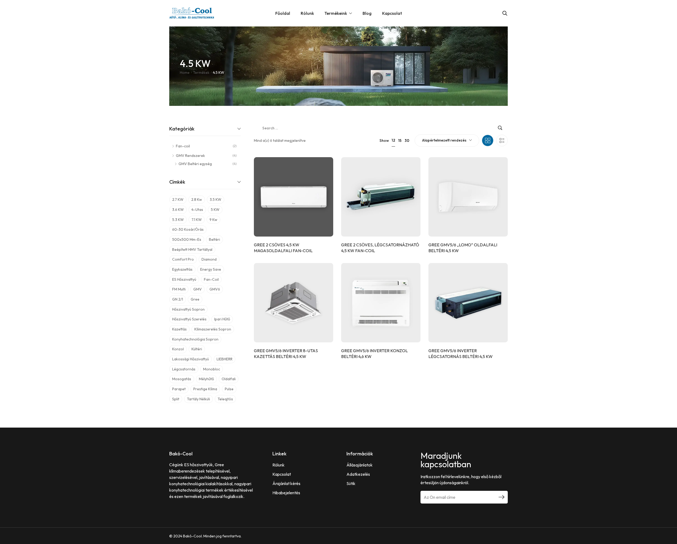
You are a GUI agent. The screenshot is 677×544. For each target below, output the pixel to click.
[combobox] (447, 140)
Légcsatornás (183, 369)
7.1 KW (196, 219)
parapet (179, 389)
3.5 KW (215, 199)
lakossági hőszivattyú (190, 359)
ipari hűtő (222, 319)
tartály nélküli (198, 399)
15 (399, 140)
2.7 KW (178, 199)
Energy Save (210, 269)
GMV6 (214, 289)
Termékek (201, 72)
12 (393, 140)
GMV (197, 289)
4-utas (197, 209)
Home (185, 72)
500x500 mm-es (186, 239)
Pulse (229, 389)
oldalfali (229, 379)
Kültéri (196, 349)
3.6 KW (178, 209)
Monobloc (211, 369)
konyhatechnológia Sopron (195, 339)
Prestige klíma (205, 389)
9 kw (213, 219)
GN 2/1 (177, 299)
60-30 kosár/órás (188, 229)
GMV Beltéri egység (195, 163)
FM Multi (179, 289)
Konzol (178, 349)
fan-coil (211, 279)
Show (384, 140)
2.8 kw (196, 199)
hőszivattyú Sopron (188, 309)
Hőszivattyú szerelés (189, 319)
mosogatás (181, 379)
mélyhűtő (206, 379)
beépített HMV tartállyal (192, 249)
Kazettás (179, 329)
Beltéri (214, 239)
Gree (195, 299)
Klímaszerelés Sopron (212, 329)
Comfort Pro (183, 259)
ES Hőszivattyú (184, 279)
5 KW (215, 209)
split (175, 399)
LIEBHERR (224, 359)
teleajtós (225, 399)
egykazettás (182, 269)
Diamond (209, 259)
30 (407, 140)
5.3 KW (178, 219)
